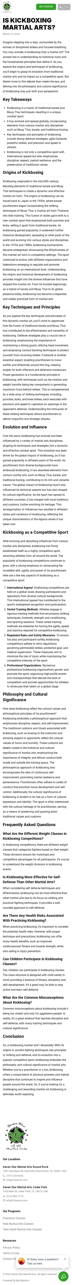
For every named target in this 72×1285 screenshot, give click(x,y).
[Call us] (60, 7)
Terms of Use (11, 1253)
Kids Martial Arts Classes (18, 1223)
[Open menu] (67, 7)
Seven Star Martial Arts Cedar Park (25, 1187)
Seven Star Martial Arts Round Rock (25, 1167)
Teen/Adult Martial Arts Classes (22, 1229)
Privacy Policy (11, 1247)
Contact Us (9, 1258)
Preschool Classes (14, 1218)
